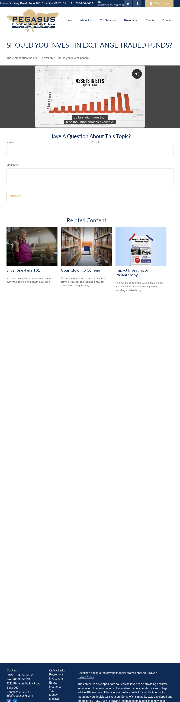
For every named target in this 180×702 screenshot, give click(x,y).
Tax (51, 690)
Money (53, 694)
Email (95, 142)
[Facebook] (137, 3)
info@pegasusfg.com (110, 5)
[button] (68, 20)
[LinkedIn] (128, 3)
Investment (56, 678)
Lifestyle (54, 698)
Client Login (161, 3)
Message (12, 164)
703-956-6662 (84, 3)
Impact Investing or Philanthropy (131, 272)
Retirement (56, 674)
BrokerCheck (86, 677)
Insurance (55, 686)
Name (10, 142)
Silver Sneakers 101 (23, 270)
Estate (53, 682)
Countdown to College (80, 270)
